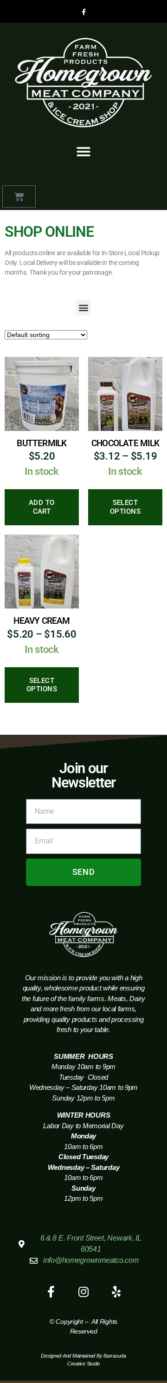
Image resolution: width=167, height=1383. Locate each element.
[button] (83, 152)
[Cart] (19, 196)
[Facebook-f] (83, 12)
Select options (125, 507)
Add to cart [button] (42, 507)
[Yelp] (116, 1291)
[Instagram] (83, 1291)
